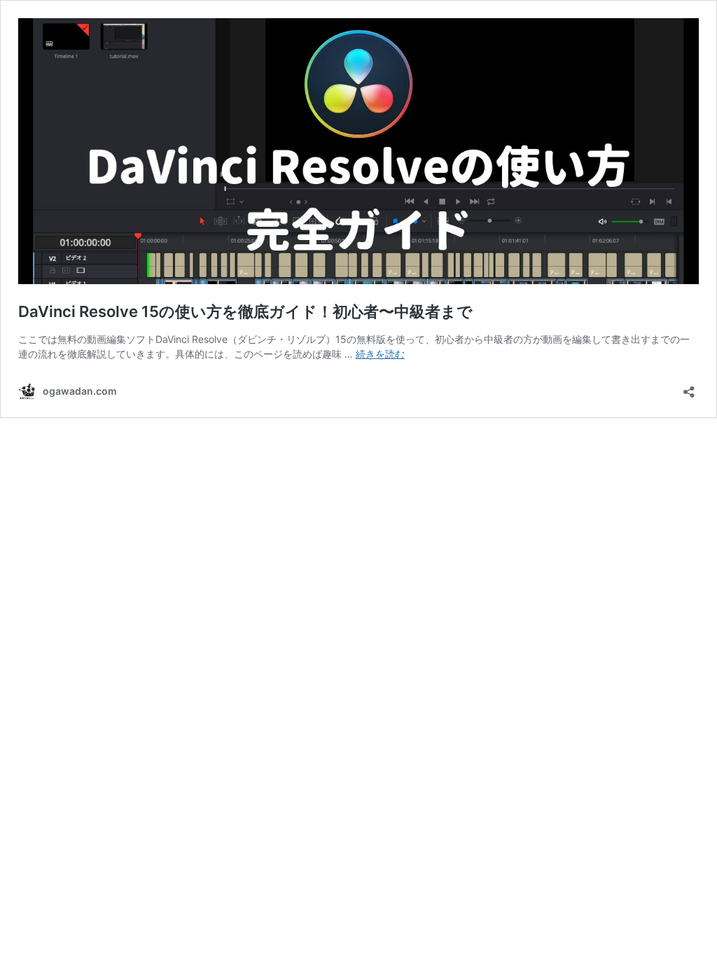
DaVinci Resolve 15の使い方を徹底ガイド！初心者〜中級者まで (245, 311)
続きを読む (380, 354)
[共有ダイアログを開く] (689, 387)
